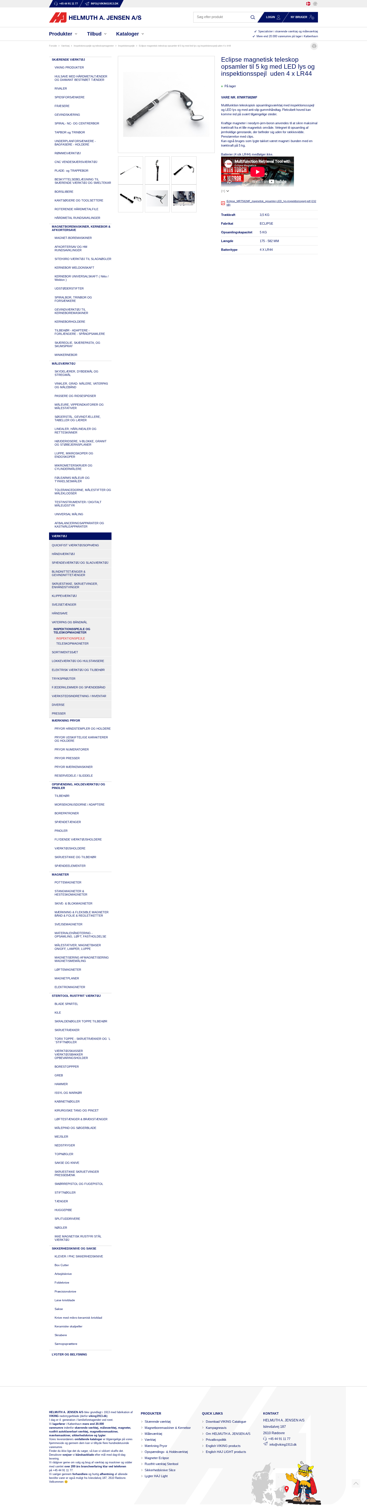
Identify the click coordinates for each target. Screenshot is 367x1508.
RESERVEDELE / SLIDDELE (74, 775)
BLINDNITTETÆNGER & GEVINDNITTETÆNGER (68, 573)
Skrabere (61, 1335)
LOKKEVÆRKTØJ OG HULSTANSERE (78, 661)
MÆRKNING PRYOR (66, 720)
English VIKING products (223, 1446)
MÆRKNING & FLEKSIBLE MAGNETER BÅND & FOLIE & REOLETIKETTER (82, 913)
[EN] (315, 4)
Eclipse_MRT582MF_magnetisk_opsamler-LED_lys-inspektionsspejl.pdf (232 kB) (271, 203)
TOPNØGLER (64, 1154)
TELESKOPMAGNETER (72, 643)
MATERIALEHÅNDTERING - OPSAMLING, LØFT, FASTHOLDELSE (80, 934)
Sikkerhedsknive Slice (160, 1470)
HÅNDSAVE (60, 613)
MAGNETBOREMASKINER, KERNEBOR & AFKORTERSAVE (81, 228)
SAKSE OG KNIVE (67, 1162)
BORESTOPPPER (67, 1066)
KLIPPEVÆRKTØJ (64, 596)
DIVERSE (58, 704)
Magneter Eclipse (157, 1458)
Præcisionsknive (65, 1291)
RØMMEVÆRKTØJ (68, 153)
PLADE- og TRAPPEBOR (71, 170)
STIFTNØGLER (65, 1192)
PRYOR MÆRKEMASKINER (74, 767)
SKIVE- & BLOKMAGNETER (73, 903)
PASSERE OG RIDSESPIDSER (75, 396)
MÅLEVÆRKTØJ (63, 363)
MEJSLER (61, 1136)
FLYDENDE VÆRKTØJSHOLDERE (78, 839)
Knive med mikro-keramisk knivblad (78, 1317)
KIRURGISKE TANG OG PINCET (77, 1110)
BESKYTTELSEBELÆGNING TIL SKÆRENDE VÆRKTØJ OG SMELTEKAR (83, 181)
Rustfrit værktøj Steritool (161, 1464)
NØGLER (61, 1227)
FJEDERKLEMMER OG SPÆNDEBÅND (78, 687)
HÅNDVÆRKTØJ (63, 554)
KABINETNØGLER (67, 1101)
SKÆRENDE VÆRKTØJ (68, 59)
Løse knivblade (65, 1300)
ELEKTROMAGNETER (70, 987)
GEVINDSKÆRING (67, 114)
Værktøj (150, 1439)
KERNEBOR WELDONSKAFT (74, 267)
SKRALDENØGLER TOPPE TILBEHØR (81, 1021)
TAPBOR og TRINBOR (70, 132)
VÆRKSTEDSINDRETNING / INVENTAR (79, 696)
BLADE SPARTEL (66, 1004)
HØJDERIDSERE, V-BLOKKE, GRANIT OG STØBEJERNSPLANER (81, 442)
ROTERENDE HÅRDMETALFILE (76, 209)
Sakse (59, 1309)
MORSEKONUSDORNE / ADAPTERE (79, 804)
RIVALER (61, 88)
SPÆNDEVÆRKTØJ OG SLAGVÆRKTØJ (80, 562)
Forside (53, 45)
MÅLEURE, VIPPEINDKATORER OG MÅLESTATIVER (79, 406)
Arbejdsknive (63, 1273)
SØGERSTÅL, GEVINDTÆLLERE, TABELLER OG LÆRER (78, 418)
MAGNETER (60, 874)
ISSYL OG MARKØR (68, 1092)
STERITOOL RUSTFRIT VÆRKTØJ (76, 995)
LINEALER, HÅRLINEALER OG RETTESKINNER (75, 430)
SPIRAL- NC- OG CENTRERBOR (77, 123)
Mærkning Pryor (156, 1446)
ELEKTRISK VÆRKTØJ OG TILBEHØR (78, 670)
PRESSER (59, 713)
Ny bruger (299, 17)
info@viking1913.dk (283, 1444)
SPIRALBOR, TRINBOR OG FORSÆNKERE (73, 299)
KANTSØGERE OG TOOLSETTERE (79, 200)
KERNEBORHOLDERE (70, 321)
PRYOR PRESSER (67, 758)
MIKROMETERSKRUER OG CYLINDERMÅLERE (73, 467)
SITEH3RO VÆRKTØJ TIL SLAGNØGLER (83, 259)
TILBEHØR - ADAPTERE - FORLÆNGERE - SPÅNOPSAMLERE (80, 332)
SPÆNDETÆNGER (68, 822)
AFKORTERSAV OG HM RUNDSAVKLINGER (71, 248)
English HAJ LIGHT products (226, 1452)
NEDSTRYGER (65, 1145)
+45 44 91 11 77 (63, 1470)
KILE (58, 1012)
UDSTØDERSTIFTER (69, 288)
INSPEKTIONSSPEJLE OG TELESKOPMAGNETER (94, 45)
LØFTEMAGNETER (68, 969)
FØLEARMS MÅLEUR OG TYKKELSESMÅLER (72, 479)
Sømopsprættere (66, 1343)
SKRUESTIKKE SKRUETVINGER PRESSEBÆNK (77, 1173)
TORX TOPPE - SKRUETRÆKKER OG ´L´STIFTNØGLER (82, 1040)
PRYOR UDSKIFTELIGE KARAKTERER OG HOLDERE (81, 739)
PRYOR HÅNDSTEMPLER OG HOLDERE (83, 728)
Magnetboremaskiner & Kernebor (168, 1428)
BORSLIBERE (64, 191)
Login (270, 17)
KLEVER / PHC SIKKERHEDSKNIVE (79, 1256)
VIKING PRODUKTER (69, 67)
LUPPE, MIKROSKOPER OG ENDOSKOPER (74, 455)
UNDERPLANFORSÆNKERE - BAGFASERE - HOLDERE (75, 142)
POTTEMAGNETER (68, 882)
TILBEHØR (62, 796)
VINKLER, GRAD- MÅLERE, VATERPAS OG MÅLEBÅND (81, 385)
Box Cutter (62, 1265)
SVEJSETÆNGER (64, 604)
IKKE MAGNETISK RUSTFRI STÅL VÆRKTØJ (78, 1238)
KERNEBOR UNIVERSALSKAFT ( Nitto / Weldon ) (82, 278)
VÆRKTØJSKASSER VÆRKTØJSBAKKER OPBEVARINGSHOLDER (71, 1054)
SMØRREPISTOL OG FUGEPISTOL (79, 1184)
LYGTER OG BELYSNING (69, 1354)
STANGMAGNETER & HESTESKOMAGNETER (71, 892)
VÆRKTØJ (65, 45)
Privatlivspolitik (216, 1439)
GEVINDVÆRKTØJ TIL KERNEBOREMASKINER (71, 311)
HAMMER (61, 1084)
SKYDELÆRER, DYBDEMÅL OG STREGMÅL (76, 373)
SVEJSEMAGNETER (68, 924)
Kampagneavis (216, 1428)
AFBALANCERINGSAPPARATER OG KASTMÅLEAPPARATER (79, 524)
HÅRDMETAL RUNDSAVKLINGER (77, 218)
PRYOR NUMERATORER (72, 749)
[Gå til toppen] (356, 1483)
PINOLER (61, 830)
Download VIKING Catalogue (226, 1421)
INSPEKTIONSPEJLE (126, 45)
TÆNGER (61, 1201)
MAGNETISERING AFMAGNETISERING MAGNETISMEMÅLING (82, 959)
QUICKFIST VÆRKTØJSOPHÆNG (75, 545)
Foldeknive (62, 1282)
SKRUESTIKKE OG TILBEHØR (75, 857)
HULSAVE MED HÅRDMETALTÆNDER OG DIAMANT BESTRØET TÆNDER (81, 78)
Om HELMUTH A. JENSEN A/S (228, 1433)
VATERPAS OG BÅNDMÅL (69, 622)
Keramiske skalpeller (68, 1326)
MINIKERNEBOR (66, 355)
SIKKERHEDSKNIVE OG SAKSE (74, 1248)
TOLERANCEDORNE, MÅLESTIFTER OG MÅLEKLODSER (83, 491)
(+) (223, 191)
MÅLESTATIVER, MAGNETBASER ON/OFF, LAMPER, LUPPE (78, 946)
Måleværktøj (153, 1433)
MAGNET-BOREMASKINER (73, 238)
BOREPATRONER (67, 813)
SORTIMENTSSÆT (65, 652)
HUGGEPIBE (63, 1210)
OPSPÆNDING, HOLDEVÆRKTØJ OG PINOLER (78, 786)
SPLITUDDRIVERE (67, 1218)
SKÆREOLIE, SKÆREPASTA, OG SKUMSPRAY (77, 344)
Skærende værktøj (158, 1421)
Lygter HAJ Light (156, 1476)
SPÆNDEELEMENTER (70, 865)
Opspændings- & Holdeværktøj (166, 1452)
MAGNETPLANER (67, 978)
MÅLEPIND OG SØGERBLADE (75, 1128)
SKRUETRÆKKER (67, 1030)
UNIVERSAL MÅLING (69, 514)
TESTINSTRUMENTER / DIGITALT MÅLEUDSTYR (78, 503)
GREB (59, 1075)
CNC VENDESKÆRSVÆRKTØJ (76, 162)
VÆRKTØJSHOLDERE (70, 848)
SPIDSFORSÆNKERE (70, 97)
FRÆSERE (62, 106)
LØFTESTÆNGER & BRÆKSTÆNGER (81, 1119)
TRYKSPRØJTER (63, 678)
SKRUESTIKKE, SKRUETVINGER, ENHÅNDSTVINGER (75, 585)
